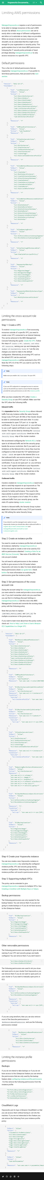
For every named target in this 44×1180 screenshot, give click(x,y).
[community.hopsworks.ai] (10, 1176)
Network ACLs (30, 441)
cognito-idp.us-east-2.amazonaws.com (15, 526)
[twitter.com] (3, 1176)
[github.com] (7, 1176)
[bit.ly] (18, 1176)
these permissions (24, 31)
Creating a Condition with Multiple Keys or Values (20, 889)
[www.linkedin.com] (14, 1176)
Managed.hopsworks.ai (10, 25)
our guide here (26, 570)
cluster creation (25, 502)
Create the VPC (29, 341)
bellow (4, 573)
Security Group (24, 411)
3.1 (34, 3)
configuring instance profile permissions (27, 1079)
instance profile (35, 391)
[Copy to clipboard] (42, 81)
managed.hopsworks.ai (23, 53)
